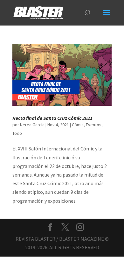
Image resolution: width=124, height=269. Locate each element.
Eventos (93, 124)
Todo (17, 133)
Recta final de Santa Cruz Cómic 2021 (52, 118)
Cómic (78, 124)
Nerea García (32, 124)
